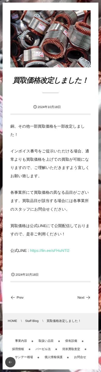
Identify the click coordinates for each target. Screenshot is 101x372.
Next (80, 297)
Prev (20, 297)
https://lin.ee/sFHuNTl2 (50, 251)
